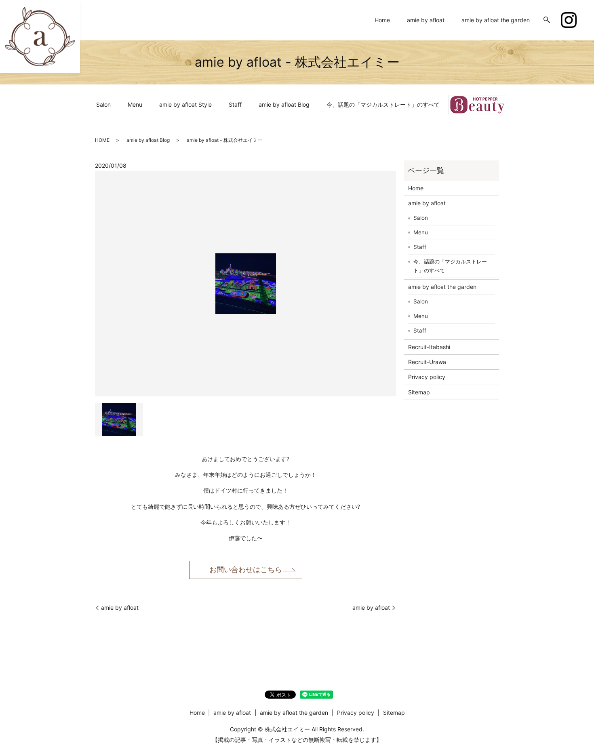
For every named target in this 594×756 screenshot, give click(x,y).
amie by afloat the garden (495, 20)
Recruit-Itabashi (429, 346)
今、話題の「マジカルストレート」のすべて (383, 104)
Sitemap (419, 392)
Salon (103, 104)
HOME (102, 140)
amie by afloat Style (185, 104)
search (546, 20)
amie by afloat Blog (284, 104)
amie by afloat (425, 20)
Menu (135, 104)
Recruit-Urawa (427, 361)
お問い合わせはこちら (245, 569)
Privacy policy (426, 376)
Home (382, 20)
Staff (235, 104)
